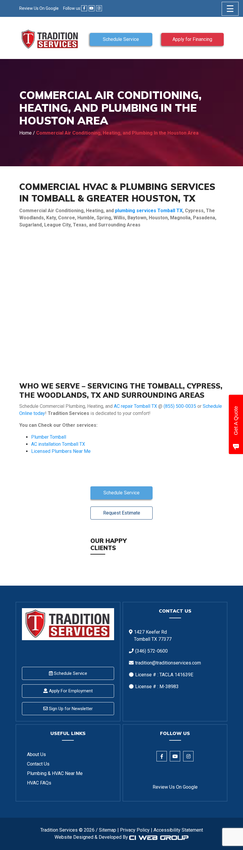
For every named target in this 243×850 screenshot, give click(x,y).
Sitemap (107, 830)
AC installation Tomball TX (58, 444)
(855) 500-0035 (180, 406)
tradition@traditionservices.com (168, 663)
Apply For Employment (70, 691)
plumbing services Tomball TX (149, 210)
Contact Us (38, 764)
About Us (36, 754)
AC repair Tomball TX (135, 406)
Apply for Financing (192, 39)
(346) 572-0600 (151, 651)
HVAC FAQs (39, 783)
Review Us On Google (39, 8)
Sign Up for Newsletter (70, 708)
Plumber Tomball (48, 437)
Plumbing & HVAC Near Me (55, 773)
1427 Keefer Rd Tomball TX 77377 (153, 635)
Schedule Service (121, 39)
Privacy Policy (135, 830)
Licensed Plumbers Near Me (61, 451)
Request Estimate (121, 513)
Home (25, 133)
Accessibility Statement (178, 830)
